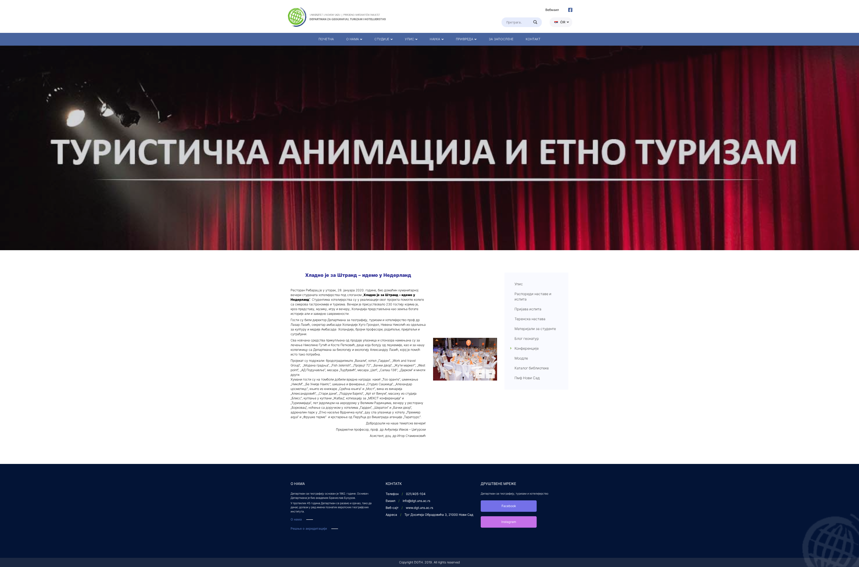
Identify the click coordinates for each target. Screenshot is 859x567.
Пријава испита (528, 309)
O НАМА (352, 39)
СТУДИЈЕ (381, 39)
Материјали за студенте (535, 328)
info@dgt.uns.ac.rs (416, 501)
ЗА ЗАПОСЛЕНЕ (501, 39)
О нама (296, 519)
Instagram (508, 522)
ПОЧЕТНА (326, 39)
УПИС (409, 39)
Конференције (527, 348)
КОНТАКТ (533, 39)
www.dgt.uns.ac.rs (419, 508)
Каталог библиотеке (532, 368)
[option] (429, 148)
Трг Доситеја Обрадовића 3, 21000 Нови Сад (438, 515)
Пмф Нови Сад (527, 378)
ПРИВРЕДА (464, 39)
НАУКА (435, 39)
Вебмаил (552, 10)
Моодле (521, 358)
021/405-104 (415, 494)
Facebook (509, 506)
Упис (519, 284)
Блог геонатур (527, 338)
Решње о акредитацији (309, 529)
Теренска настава (530, 319)
